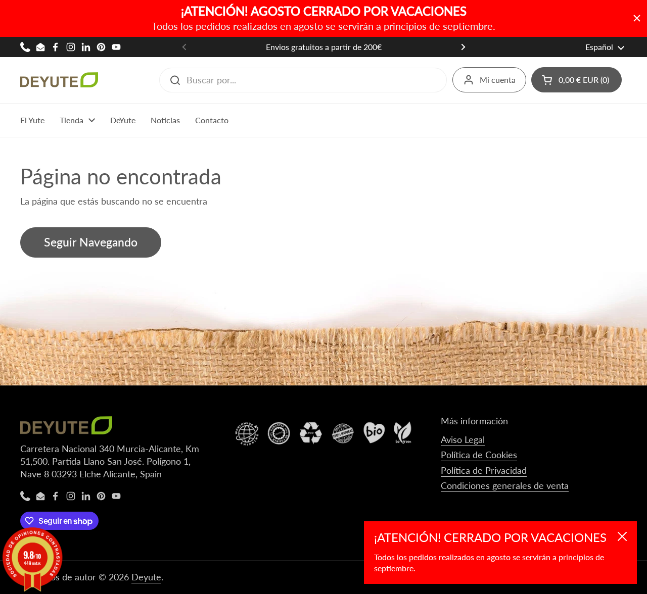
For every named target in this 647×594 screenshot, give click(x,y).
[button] (576, 79)
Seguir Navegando (90, 242)
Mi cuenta (498, 79)
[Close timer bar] (637, 18)
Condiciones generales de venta (505, 485)
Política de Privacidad (484, 470)
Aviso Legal (463, 439)
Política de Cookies (479, 454)
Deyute (146, 576)
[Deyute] (59, 79)
